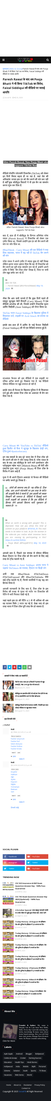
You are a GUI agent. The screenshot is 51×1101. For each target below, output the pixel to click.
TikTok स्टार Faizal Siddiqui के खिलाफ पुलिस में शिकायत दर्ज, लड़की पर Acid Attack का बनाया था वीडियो (25, 316)
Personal (42, 1066)
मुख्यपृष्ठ (5, 68)
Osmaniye (15, 787)
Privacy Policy (40, 1085)
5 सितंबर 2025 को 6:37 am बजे (22, 732)
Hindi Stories (32, 1062)
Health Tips (19, 1062)
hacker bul (15, 741)
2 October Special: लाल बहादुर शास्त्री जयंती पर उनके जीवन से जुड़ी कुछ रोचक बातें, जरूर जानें (31, 911)
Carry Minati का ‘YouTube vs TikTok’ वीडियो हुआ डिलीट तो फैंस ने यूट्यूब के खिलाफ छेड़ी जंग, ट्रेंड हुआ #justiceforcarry (25, 448)
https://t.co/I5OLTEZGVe (15, 540)
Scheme (7, 1071)
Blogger (29, 1054)
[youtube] (37, 856)
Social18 (8, 97)
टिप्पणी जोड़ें (15, 807)
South (25, 1071)
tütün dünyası (16, 744)
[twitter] (37, 862)
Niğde (13, 784)
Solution (16, 1071)
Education (8, 1062)
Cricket (23, 1058)
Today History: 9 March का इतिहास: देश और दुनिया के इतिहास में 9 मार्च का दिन (30, 946)
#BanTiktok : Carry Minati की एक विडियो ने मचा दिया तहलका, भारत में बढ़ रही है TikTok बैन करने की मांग (25, 253)
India (18, 1066)
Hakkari (14, 774)
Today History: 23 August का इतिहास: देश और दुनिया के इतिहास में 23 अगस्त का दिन (30, 923)
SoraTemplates (42, 1097)
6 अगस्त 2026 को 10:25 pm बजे (22, 765)
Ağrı (12, 777)
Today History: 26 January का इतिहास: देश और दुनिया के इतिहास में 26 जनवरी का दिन (30, 957)
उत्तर (14, 756)
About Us (17, 1085)
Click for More (9, 1041)
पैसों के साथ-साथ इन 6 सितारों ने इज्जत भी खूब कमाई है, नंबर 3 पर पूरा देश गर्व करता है (29, 683)
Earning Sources (35, 1058)
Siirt (12, 791)
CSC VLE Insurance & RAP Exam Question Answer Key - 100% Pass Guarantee (30, 886)
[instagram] (14, 862)
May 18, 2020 (40, 543)
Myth (33, 1066)
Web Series (19, 1075)
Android (19, 1054)
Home (8, 1085)
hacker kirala (16, 748)
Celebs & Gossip (15, 68)
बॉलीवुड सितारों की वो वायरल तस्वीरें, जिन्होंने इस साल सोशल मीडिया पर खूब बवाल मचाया (31, 706)
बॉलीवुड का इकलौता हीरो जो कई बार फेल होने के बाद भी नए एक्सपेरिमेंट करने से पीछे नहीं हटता (31, 694)
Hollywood (8, 1066)
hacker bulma (16, 746)
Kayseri (14, 782)
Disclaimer (28, 1085)
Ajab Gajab (8, 1054)
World (29, 1075)
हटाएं (19, 753)
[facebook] (14, 856)
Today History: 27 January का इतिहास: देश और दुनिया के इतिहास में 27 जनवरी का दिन (30, 969)
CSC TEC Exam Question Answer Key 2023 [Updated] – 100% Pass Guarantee (31, 899)
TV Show (42, 1071)
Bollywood (39, 1054)
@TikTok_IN (33, 528)
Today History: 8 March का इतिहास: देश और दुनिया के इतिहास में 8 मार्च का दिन (30, 980)
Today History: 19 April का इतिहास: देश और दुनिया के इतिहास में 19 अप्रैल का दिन (30, 992)
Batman (14, 789)
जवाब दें (13, 753)
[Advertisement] (25, 28)
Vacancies (8, 1075)
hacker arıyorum (17, 738)
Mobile (25, 1066)
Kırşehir (14, 772)
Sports (33, 1071)
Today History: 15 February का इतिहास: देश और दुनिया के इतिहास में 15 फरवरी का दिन (31, 934)
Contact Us (26, 1088)
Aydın (13, 779)
